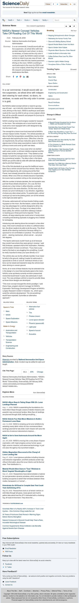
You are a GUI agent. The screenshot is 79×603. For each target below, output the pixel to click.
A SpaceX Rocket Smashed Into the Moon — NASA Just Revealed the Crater (62, 123)
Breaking (50, 30)
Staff (20, 591)
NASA (8, 315)
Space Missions (11, 322)
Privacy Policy (45, 591)
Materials (5, 359)
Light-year (32, 327)
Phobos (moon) (34, 316)
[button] (66, 26)
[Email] (27, 76)
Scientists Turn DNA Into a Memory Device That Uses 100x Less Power (62, 164)
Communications (53, 105)
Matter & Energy (9, 326)
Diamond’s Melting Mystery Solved (59, 41)
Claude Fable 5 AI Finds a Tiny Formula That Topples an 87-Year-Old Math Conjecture (61, 169)
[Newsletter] (74, 4)
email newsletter (48, 12)
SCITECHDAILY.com (17, 503)
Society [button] (35, 20)
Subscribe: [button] (63, 4)
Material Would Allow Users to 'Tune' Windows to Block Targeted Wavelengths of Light (21, 470)
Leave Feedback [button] (10, 582)
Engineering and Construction (12, 347)
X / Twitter (8, 567)
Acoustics (32, 334)
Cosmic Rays (52, 80)
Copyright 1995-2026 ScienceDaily (15, 594)
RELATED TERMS (31, 302)
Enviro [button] (27, 20)
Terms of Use (67, 591)
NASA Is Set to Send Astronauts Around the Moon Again (22, 436)
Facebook (8, 564)
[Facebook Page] (53, 4)
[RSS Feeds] (70, 4)
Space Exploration (12, 318)
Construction (52, 90)
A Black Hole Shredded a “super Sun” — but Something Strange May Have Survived (62, 132)
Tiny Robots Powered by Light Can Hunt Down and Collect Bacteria (61, 159)
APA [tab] (31, 372)
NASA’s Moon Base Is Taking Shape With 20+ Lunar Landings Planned (22, 403)
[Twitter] (17, 76)
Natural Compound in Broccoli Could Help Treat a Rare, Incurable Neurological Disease (22, 521)
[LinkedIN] (24, 76)
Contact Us (8, 585)
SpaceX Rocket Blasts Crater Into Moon (61, 44)
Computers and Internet (56, 108)
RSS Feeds (9, 551)
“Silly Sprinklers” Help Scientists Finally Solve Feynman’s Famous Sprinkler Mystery (60, 150)
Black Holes (52, 77)
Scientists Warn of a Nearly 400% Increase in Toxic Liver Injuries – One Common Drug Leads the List (23, 509)
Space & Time (8, 307)
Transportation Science (11, 341)
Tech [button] (18, 20)
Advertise (36, 591)
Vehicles (9, 336)
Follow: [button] (48, 4)
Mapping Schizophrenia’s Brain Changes (61, 35)
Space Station (52, 83)
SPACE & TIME (51, 74)
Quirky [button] (44, 20)
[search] (75, 20)
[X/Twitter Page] (57, 4)
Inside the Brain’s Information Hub (59, 53)
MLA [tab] (25, 372)
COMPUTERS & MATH (53, 99)
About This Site (12, 591)
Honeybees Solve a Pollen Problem (59, 64)
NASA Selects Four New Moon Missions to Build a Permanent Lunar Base (21, 420)
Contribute (27, 591)
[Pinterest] (20, 76)
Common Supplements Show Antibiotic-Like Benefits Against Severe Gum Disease (21, 527)
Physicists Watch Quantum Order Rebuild (61, 50)
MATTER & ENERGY (53, 86)
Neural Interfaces (54, 102)
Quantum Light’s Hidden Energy (58, 61)
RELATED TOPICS (8, 302)
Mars (7, 311)
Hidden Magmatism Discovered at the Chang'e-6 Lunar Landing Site (21, 453)
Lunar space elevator (36, 320)
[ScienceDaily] (15, 3)
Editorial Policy (56, 591)
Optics (50, 96)
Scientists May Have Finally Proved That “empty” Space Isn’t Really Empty (61, 128)
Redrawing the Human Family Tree (59, 38)
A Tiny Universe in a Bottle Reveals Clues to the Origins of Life (61, 145)
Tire (30, 312)
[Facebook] (13, 76)
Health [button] (10, 20)
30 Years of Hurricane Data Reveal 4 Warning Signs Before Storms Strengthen (21, 515)
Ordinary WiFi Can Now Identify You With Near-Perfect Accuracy (61, 140)
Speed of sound (34, 330)
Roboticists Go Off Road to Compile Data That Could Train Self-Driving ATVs (22, 486)
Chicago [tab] (40, 372)
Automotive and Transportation (11, 331)
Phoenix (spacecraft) (36, 323)
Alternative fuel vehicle (34, 307)
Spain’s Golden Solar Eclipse (57, 47)
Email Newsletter (10, 548)
